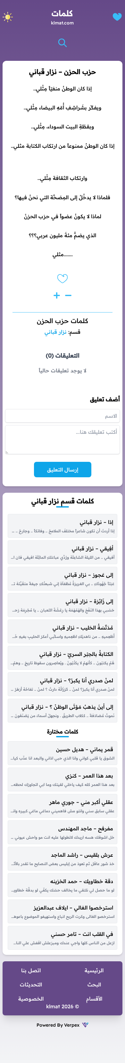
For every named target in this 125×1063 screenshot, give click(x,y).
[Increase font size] (57, 295)
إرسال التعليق (62, 469)
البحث (94, 984)
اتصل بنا (31, 970)
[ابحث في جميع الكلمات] (62, 43)
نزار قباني (56, 332)
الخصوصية (31, 998)
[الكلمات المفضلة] (117, 17)
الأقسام (94, 998)
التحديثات (31, 984)
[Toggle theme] (8, 17)
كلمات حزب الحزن (62, 321)
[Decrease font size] (68, 295)
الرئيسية (94, 970)
